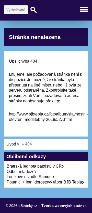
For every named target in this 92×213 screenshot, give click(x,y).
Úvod (11, 144)
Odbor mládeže (20, 171)
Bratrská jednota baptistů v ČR (34, 166)
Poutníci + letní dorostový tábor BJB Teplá (44, 182)
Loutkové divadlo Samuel (30, 177)
